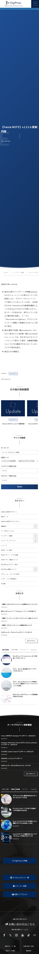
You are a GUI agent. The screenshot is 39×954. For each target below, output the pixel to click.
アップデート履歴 (6, 536)
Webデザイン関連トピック (9, 560)
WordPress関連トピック (9, 569)
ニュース (4, 545)
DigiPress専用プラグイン (9, 512)
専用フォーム (21, 929)
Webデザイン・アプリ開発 (9, 555)
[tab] (5, 649)
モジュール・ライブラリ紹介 (10, 574)
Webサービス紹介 (6, 550)
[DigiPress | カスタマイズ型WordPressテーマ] (13, 3)
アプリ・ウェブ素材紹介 (9, 579)
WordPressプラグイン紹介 (9, 564)
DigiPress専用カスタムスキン (10, 521)
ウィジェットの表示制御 (8, 461)
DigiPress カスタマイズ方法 (26, 461)
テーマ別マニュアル (7, 531)
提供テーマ (4, 517)
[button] (19, 861)
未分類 (3, 584)
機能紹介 (4, 526)
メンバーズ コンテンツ (8, 540)
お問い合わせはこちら (22, 924)
